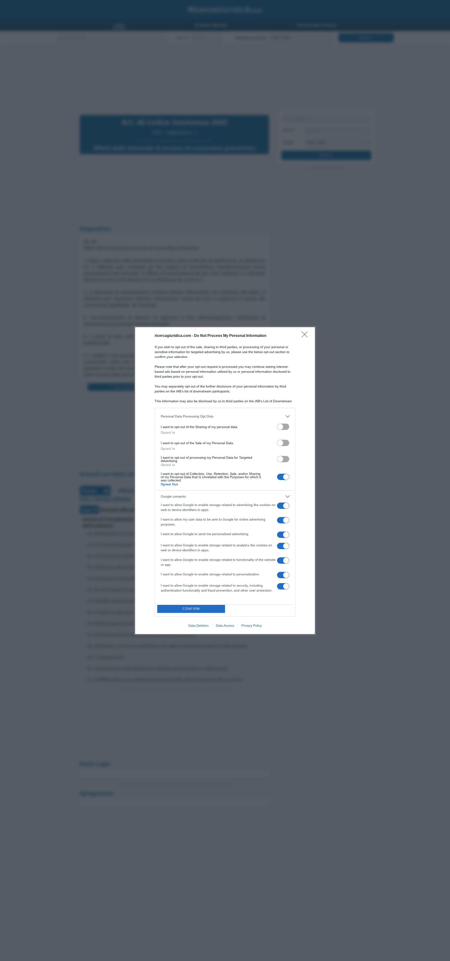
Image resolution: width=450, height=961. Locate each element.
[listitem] (225, 416)
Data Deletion (198, 625)
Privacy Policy (251, 625)
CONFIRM (191, 609)
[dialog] (225, 480)
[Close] (306, 336)
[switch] (283, 427)
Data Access (225, 625)
